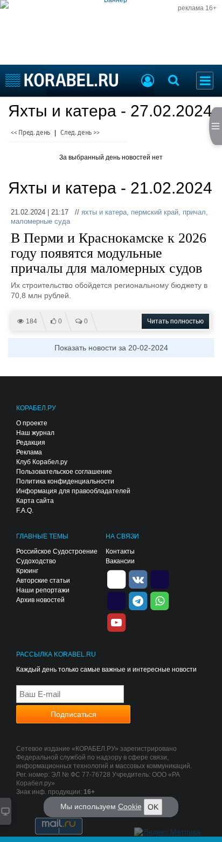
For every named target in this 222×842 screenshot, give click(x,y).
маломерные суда (40, 221)
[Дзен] (116, 579)
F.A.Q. (24, 510)
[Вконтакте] (138, 579)
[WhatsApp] (159, 600)
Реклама (29, 452)
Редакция (30, 442)
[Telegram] (138, 600)
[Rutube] (159, 579)
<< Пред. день (30, 132)
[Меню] (204, 80)
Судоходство (36, 561)
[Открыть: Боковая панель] (215, 126)
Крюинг (27, 571)
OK (153, 807)
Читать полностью (175, 321)
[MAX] (116, 600)
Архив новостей (40, 600)
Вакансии (120, 561)
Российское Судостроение (57, 551)
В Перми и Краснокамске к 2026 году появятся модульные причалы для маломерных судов (108, 253)
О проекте (31, 423)
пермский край (154, 212)
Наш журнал (35, 433)
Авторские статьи (43, 580)
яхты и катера (104, 212)
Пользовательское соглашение (64, 471)
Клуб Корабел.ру (41, 462)
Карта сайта (35, 501)
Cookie (130, 806)
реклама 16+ (197, 8)
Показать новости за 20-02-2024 (111, 347)
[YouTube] (116, 622)
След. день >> (79, 132)
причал (194, 212)
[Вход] (147, 82)
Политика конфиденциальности (65, 481)
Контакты (120, 551)
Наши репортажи (43, 590)
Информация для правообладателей (73, 491)
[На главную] (61, 80)
